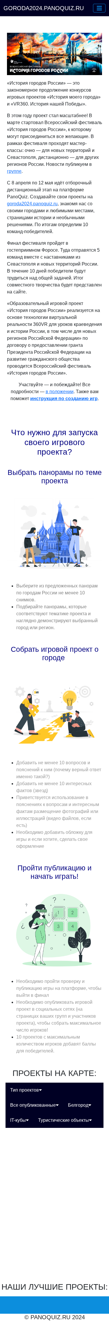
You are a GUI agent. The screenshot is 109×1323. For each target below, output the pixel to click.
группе (14, 171)
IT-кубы (18, 1120)
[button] (99, 8)
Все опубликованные (33, 1105)
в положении (60, 391)
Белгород (78, 1105)
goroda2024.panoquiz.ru (32, 203)
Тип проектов (24, 1090)
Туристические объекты (63, 1120)
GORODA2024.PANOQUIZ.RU (43, 8)
